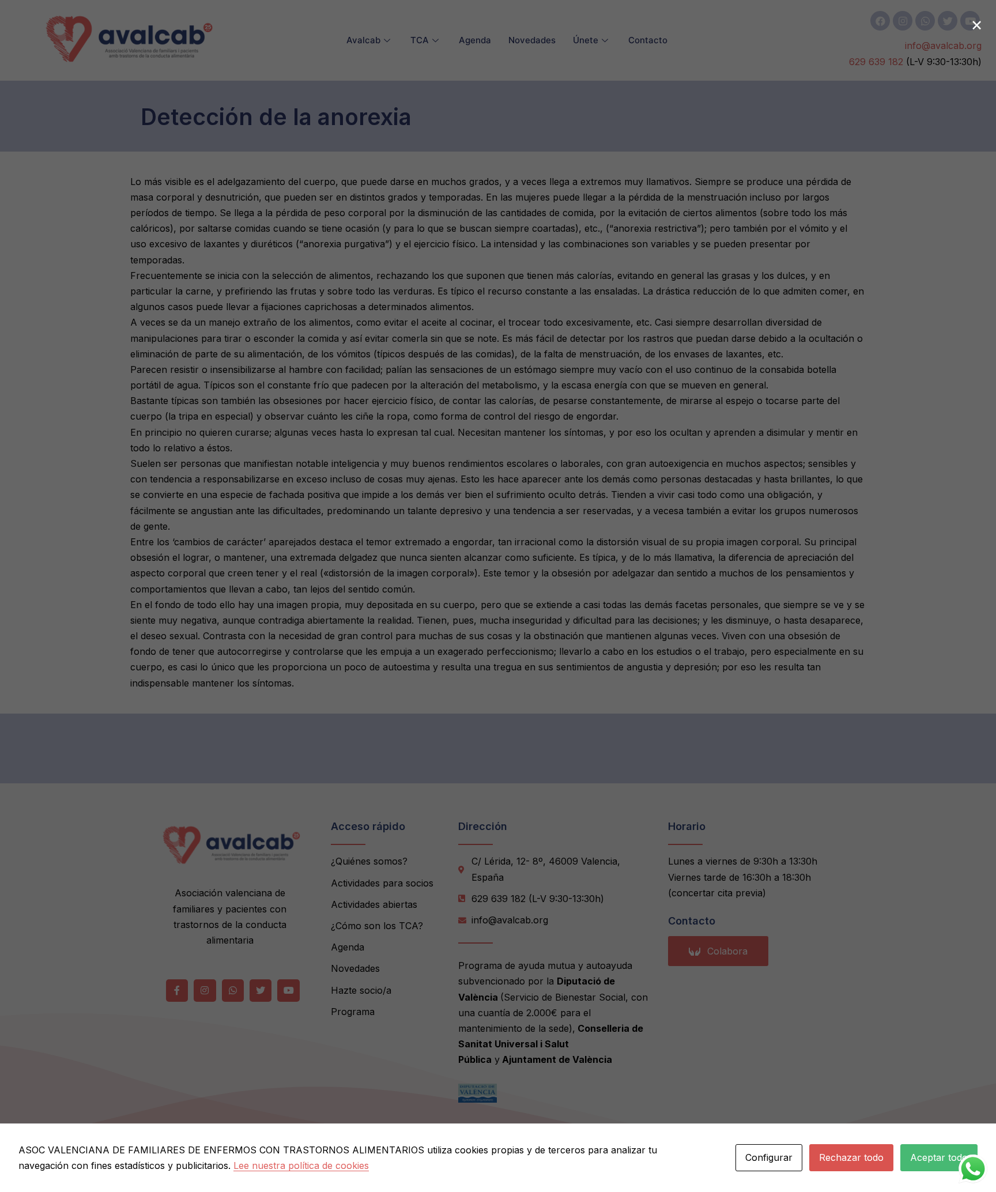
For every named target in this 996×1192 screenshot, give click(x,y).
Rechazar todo (851, 1157)
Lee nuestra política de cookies (301, 1165)
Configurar (769, 1157)
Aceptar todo (939, 1157)
